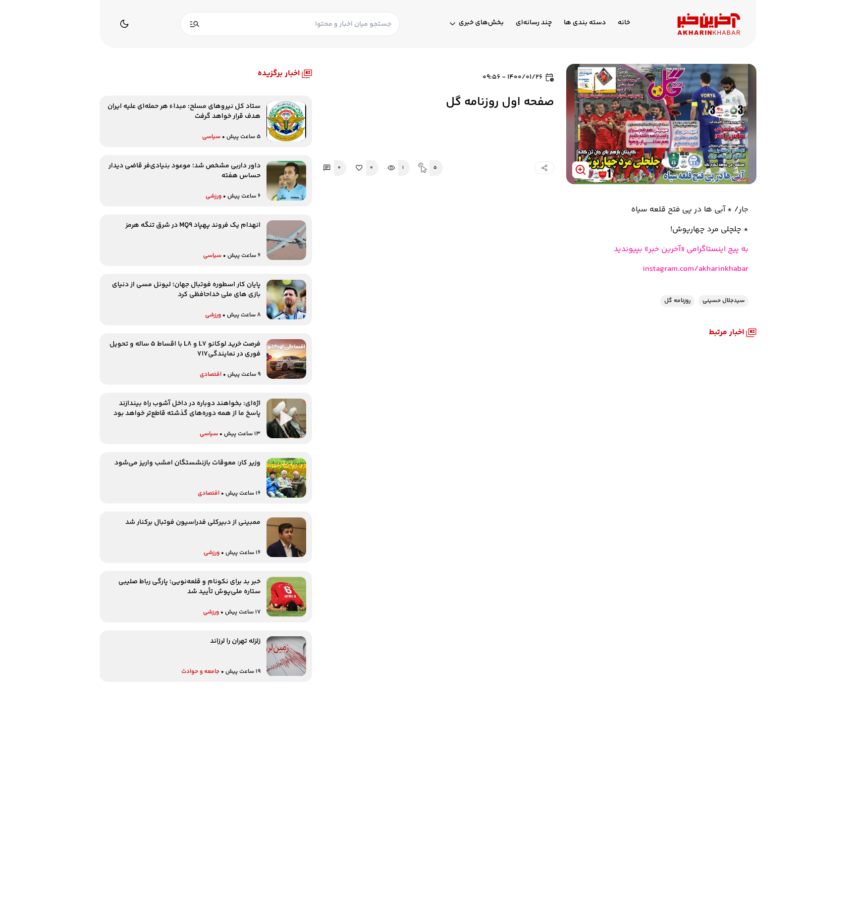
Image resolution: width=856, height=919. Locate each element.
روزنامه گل (677, 301)
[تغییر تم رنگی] (124, 24)
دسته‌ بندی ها (585, 23)
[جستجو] (195, 24)
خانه (624, 23)
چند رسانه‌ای (534, 23)
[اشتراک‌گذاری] (544, 167)
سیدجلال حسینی (723, 301)
